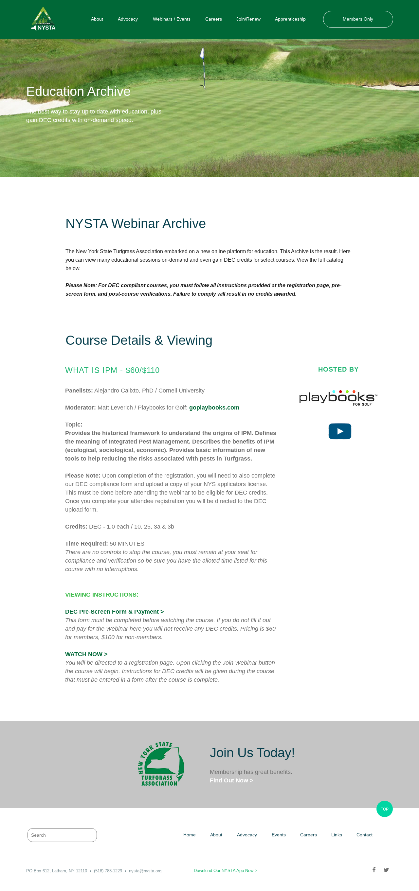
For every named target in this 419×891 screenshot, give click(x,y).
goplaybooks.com (214, 407)
